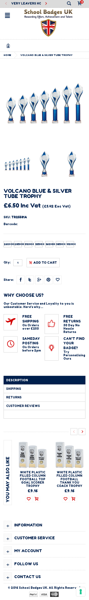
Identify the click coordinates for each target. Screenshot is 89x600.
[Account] (9, 46)
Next (45, 3)
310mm (28, 244)
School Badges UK (33, 588)
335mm (39, 244)
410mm (70, 244)
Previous (6, 3)
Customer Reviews (23, 406)
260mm (7, 244)
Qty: (7, 262)
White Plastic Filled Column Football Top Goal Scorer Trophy (33, 479)
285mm (18, 244)
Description (17, 380)
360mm (49, 244)
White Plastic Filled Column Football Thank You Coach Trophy (69, 479)
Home (7, 55)
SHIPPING (13, 389)
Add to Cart (45, 262)
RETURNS (14, 397)
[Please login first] (58, 280)
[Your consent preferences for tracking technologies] (80, 591)
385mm (60, 244)
